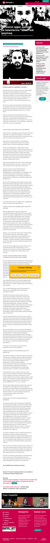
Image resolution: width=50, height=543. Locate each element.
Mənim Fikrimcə (14, 487)
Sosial (11, 6)
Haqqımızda (30, 538)
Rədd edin (25, 275)
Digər (46, 6)
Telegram (6, 520)
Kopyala (14, 483)
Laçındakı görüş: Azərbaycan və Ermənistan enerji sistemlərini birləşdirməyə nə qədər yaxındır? (41, 69)
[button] (48, 6)
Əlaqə (35, 538)
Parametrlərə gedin (34, 275)
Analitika (29, 6)
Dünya (38, 6)
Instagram (6, 514)
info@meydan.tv (8, 518)
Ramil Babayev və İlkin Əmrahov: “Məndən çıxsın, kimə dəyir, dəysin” (42, 59)
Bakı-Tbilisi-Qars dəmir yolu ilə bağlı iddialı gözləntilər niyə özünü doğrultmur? (42, 51)
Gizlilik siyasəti (6, 539)
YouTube (6, 516)
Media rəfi (12, 538)
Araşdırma (20, 6)
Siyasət (3, 6)
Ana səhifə (6, 487)
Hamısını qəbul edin (16, 275)
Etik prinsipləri (5, 538)
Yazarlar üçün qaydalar (21, 538)
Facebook (6, 512)
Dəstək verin (45, 1)
